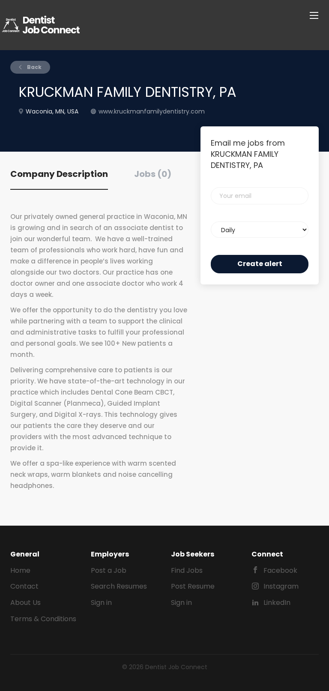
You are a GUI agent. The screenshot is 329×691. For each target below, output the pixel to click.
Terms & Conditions (43, 619)
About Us (25, 602)
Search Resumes (119, 586)
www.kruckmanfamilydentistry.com (152, 111)
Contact (24, 586)
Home (20, 570)
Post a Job (108, 570)
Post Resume (193, 586)
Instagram (281, 586)
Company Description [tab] (59, 174)
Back (34, 67)
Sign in (101, 602)
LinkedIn (276, 602)
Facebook (280, 570)
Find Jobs (187, 570)
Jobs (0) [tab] (152, 174)
